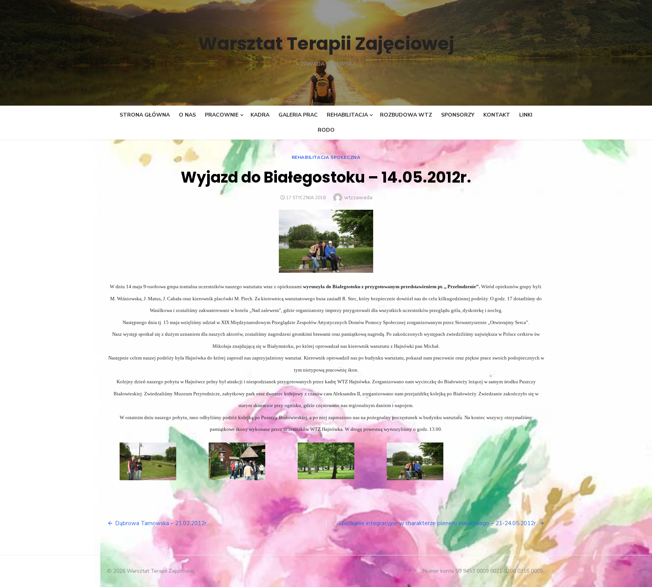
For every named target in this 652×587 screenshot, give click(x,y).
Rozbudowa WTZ (406, 114)
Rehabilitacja (347, 114)
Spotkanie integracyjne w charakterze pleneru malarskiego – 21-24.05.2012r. (437, 523)
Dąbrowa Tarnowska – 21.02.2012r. (161, 523)
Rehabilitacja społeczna (326, 157)
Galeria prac (298, 114)
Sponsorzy (457, 114)
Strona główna (145, 114)
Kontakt (496, 114)
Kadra (260, 114)
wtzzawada (358, 197)
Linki (525, 114)
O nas (187, 114)
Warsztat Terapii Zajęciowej (326, 43)
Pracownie (221, 114)
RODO (326, 130)
